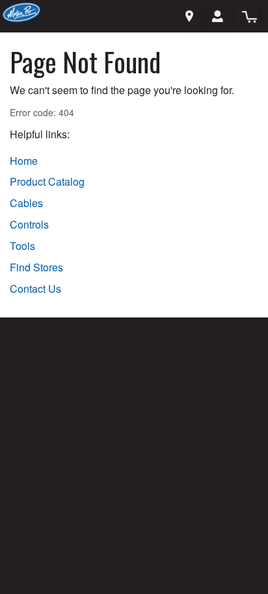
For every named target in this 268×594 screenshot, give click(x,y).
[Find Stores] (189, 16)
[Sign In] (217, 16)
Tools (22, 246)
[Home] (21, 10)
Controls (29, 224)
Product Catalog (47, 182)
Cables (26, 203)
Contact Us (35, 289)
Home (24, 161)
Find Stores (36, 267)
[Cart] (246, 16)
